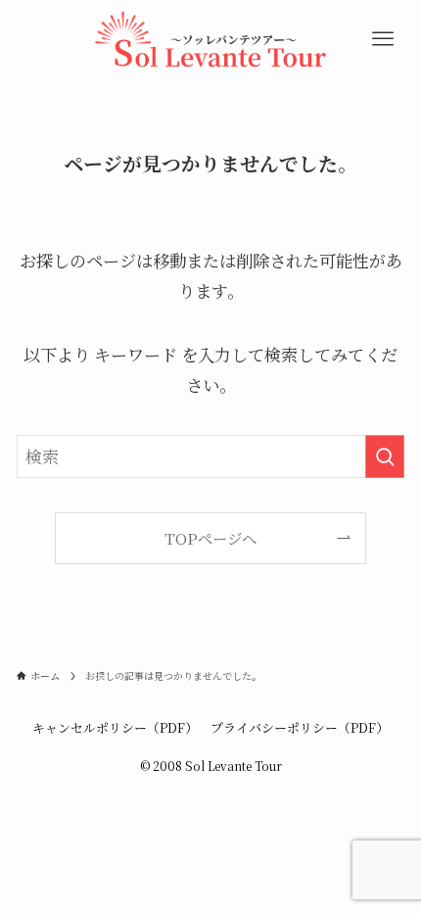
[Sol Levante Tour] (210, 39)
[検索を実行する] (384, 456)
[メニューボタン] (383, 39)
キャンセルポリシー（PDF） (115, 727)
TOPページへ (210, 538)
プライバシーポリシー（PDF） (299, 727)
